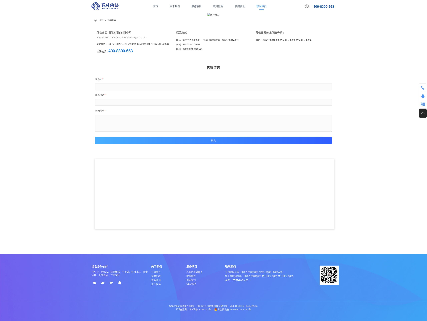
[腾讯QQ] (120, 283)
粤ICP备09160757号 (200, 309)
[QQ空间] (111, 283)
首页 (101, 20)
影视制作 (191, 276)
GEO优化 (191, 284)
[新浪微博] (103, 283)
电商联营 (191, 280)
